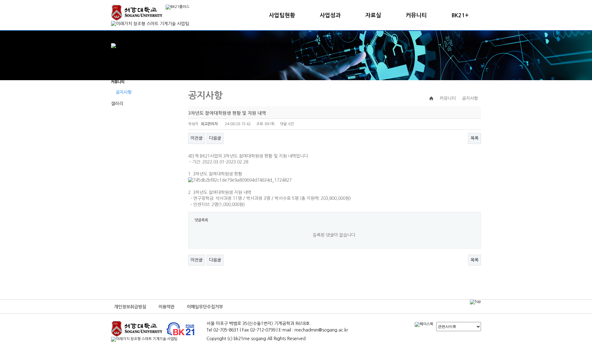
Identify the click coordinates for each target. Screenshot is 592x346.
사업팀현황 (282, 15)
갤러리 (117, 103)
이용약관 (166, 307)
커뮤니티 (416, 15)
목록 (475, 138)
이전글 (197, 138)
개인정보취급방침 (130, 307)
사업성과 (330, 15)
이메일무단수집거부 (205, 307)
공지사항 (124, 92)
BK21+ (460, 15)
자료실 (373, 15)
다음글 (215, 138)
